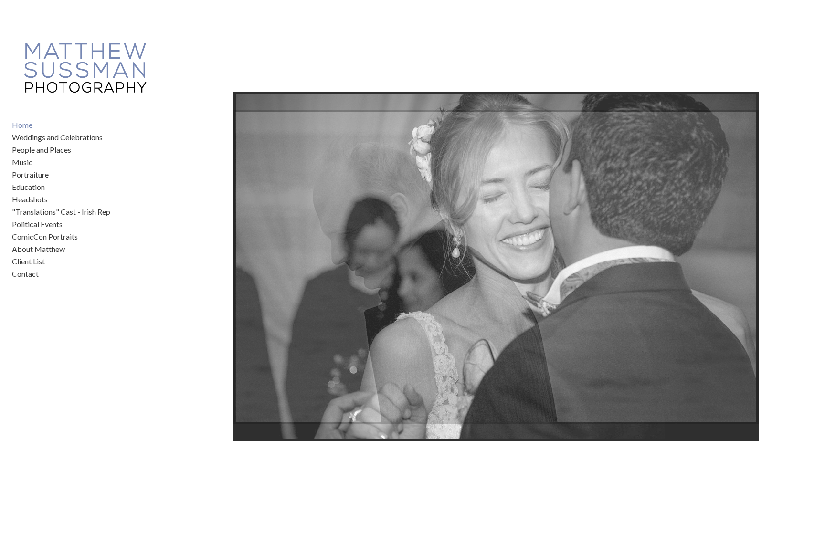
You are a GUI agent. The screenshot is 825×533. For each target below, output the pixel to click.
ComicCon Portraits (45, 236)
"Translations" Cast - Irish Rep (61, 211)
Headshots (30, 199)
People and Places (41, 149)
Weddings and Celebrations (57, 137)
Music (22, 162)
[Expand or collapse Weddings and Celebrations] (109, 137)
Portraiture (30, 174)
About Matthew (38, 248)
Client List (28, 261)
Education (28, 186)
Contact (25, 273)
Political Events (37, 224)
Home (22, 124)
